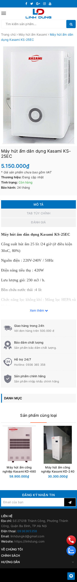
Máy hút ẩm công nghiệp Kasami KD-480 (19, 469)
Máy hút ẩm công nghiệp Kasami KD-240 (57, 469)
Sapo (48, 577)
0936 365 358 (35, 364)
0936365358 (27, 531)
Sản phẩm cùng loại (38, 415)
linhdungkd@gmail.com (27, 536)
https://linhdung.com (29, 541)
